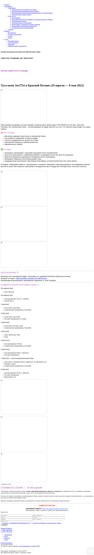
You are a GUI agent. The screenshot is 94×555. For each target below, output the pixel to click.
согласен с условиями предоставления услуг (16, 523)
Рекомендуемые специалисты (17, 46)
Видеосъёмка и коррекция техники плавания (26, 24)
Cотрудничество (13, 42)
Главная (6, 4)
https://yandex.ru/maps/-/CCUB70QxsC (31, 278)
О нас (6, 39)
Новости (7, 31)
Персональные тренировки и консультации (25, 11)
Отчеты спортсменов (14, 34)
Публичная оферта (6, 543)
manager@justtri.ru (6, 528)
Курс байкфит (16, 18)
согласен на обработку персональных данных (47, 523)
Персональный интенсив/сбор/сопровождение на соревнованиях (32, 13)
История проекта (13, 41)
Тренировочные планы (19, 21)
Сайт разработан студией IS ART (29, 546)
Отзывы (10, 29)
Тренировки (8, 6)
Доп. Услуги (12, 16)
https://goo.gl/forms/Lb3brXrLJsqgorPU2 (55, 509)
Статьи (10, 36)
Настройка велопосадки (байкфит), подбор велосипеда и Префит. (32, 19)
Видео (10, 38)
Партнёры (11, 44)
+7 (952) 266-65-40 (6, 530)
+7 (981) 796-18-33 (6, 531)
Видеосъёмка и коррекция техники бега (24, 26)
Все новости (12, 33)
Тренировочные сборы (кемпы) (21, 14)
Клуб (6, 536)
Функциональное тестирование (22, 23)
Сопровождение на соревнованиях (23, 28)
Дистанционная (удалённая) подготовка (24, 9)
